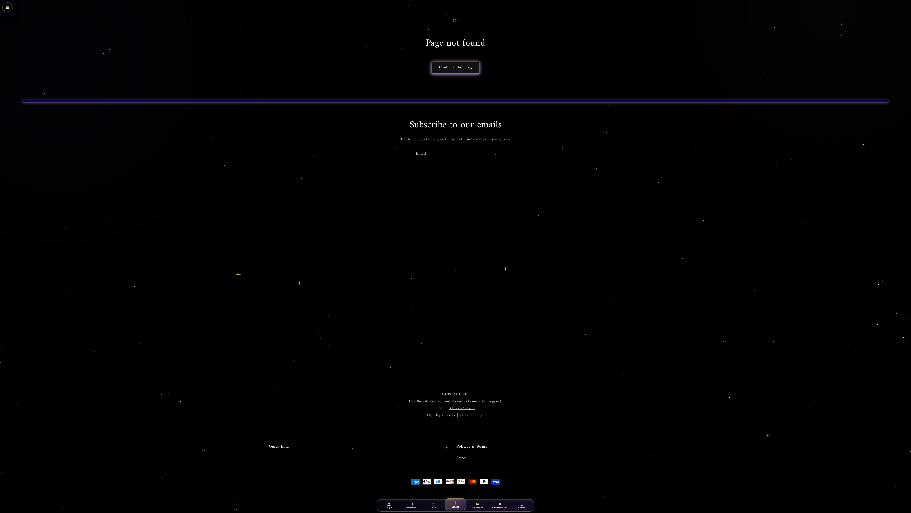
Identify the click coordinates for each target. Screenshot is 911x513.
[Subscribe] (494, 154)
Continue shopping (455, 67)
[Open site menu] (7, 7)
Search (461, 458)
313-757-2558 (462, 408)
